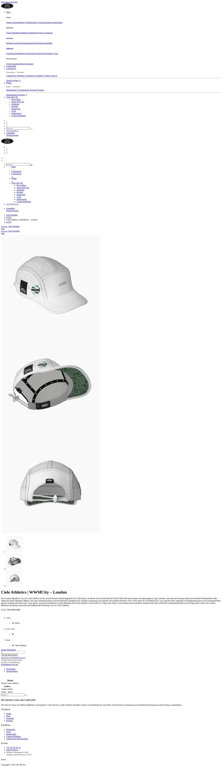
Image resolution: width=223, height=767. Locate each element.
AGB (8, 732)
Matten (20, 53)
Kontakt (9, 721)
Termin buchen (13, 80)
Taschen (19, 43)
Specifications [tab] (12, 671)
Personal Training (37, 90)
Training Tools (52, 53)
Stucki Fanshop (27, 64)
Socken (9, 43)
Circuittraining (23, 90)
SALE (8, 64)
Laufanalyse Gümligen (34, 76)
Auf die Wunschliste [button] (9, 655)
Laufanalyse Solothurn (15, 76)
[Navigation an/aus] (2, 158)
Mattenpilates (11, 90)
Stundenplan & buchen (16, 95)
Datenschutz (11, 734)
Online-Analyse (50, 76)
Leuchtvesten (28, 53)
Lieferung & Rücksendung (17, 739)
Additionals (9, 48)
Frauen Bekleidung (14, 33)
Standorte (10, 718)
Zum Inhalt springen (9, 2)
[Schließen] (2, 160)
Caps (14, 43)
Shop (8, 716)
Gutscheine (16, 64)
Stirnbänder (28, 43)
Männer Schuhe (24, 22)
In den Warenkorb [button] (8, 650)
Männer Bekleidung (30, 33)
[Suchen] (26, 695)
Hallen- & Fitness (38, 22)
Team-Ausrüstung (45, 33)
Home (8, 714)
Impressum (10, 729)
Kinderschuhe (51, 22)
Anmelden (10, 133)
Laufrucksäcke (40, 53)
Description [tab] (11, 669)
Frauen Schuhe (12, 22)
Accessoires (9, 38)
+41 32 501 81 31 (13, 747)
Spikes (59, 22)
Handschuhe (38, 43)
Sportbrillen (47, 43)
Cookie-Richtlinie (13, 736)
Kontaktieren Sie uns (9, 664)
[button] (10, 226)
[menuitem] (8, 12)
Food (8, 53)
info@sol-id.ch (12, 750)
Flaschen (14, 53)
